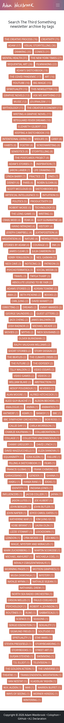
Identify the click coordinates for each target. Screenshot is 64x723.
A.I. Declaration (37, 718)
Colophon (53, 715)
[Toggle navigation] (57, 5)
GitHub (22, 718)
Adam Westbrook (34, 715)
